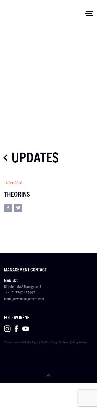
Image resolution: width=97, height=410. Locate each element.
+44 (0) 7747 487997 (19, 292)
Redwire (83, 342)
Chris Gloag (51, 342)
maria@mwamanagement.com (24, 298)
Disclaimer (64, 342)
